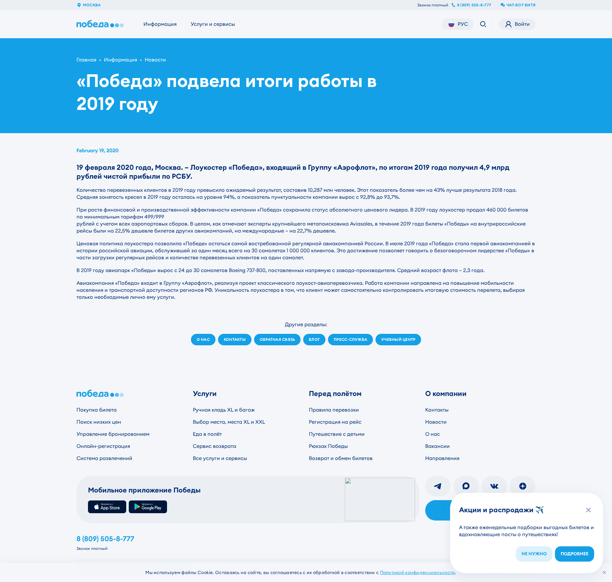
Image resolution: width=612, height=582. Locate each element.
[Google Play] (148, 506)
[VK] (494, 486)
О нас (432, 434)
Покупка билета (96, 409)
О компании (446, 393)
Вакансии (437, 446)
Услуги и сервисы (213, 24)
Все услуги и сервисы (220, 458)
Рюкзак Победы (328, 446)
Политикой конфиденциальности (417, 572)
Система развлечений (104, 458)
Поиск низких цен (98, 422)
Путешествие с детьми (337, 434)
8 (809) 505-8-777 (474, 5)
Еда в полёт (207, 434)
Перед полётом (335, 393)
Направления (442, 458)
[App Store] (107, 506)
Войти (522, 24)
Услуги (205, 393)
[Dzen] (523, 486)
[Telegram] (438, 486)
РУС (463, 24)
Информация (160, 24)
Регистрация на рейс (335, 422)
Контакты (436, 409)
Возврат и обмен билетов (341, 458)
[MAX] (466, 486)
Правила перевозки (334, 409)
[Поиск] (483, 24)
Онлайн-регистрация (103, 446)
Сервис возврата (214, 446)
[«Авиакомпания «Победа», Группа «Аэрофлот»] (101, 24)
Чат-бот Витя (521, 5)
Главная (86, 59)
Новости (155, 59)
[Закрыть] (604, 572)
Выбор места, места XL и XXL (229, 422)
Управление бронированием (112, 434)
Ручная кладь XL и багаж (224, 409)
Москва (92, 5)
